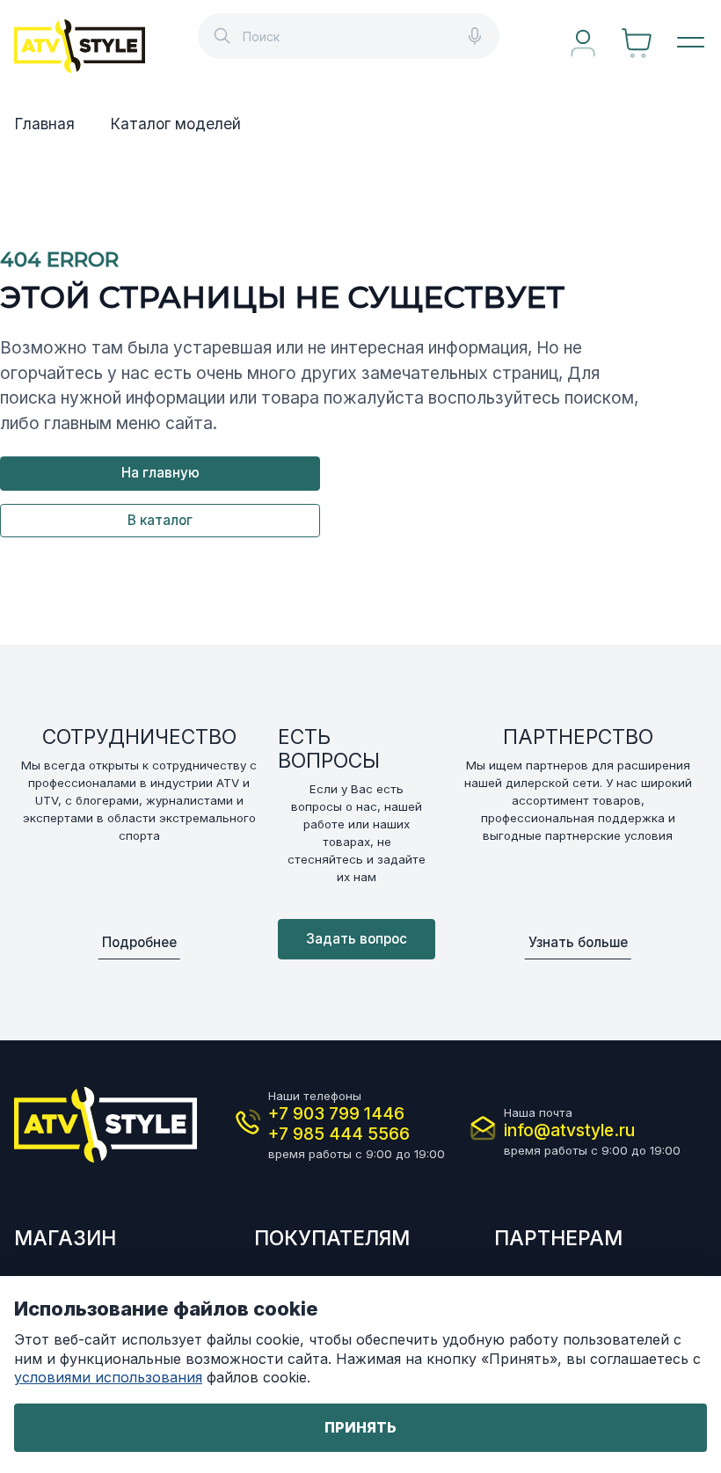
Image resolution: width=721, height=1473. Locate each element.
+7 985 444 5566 (339, 1134)
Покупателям (332, 1238)
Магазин (65, 1238)
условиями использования (108, 1377)
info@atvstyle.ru (569, 1130)
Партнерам (558, 1238)
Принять (360, 1427)
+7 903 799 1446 (336, 1114)
